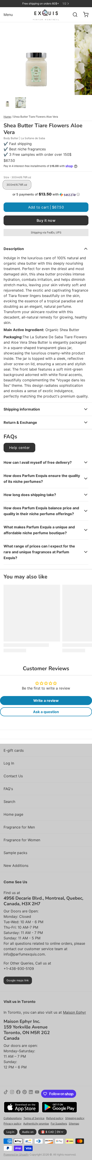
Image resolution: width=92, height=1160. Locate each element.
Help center (19, 447)
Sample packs (15, 852)
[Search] (73, 14)
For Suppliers (59, 1123)
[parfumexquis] (46, 14)
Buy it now (46, 220)
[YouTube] (37, 1094)
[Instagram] (12, 1094)
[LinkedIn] (31, 1094)
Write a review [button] (46, 700)
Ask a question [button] (46, 712)
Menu (8, 14)
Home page (13, 814)
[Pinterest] (24, 1094)
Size (17, 177)
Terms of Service (33, 1118)
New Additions (16, 865)
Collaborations (13, 1118)
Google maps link (17, 980)
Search (9, 801)
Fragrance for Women (22, 840)
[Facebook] (18, 1094)
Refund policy (54, 1118)
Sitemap (74, 1123)
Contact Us (13, 776)
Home (7, 116)
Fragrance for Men (19, 827)
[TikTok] (6, 1094)
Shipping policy (74, 1118)
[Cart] (83, 14)
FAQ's (8, 789)
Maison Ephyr (74, 1012)
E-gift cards (14, 750)
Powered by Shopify (16, 1154)
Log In (9, 763)
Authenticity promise (36, 1123)
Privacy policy (12, 1123)
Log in (10, 1132)
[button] (46, 194)
